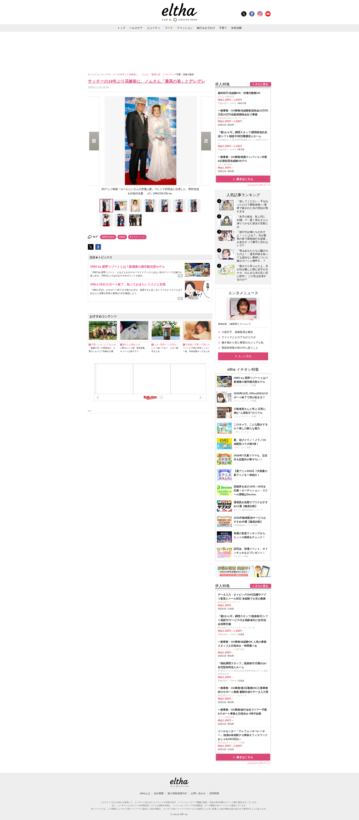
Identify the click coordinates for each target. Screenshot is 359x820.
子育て (223, 27)
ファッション (185, 27)
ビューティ (153, 27)
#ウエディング (137, 237)
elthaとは (145, 793)
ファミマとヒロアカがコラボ (239, 337)
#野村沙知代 (108, 237)
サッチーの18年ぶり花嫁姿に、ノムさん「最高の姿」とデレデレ (141, 74)
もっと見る (244, 356)
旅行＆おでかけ (206, 27)
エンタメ (102, 74)
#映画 (122, 237)
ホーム (91, 74)
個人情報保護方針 (177, 793)
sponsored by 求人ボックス (259, 185)
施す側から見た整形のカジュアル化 (242, 342)
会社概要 (159, 793)
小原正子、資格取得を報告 (237, 332)
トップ (121, 27)
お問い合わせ (198, 793)
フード (169, 27)
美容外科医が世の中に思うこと (240, 347)
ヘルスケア (135, 27)
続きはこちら (245, 178)
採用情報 (214, 793)
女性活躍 (236, 27)
